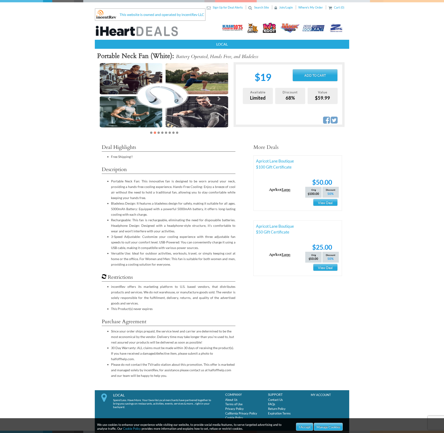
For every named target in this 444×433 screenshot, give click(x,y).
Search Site (261, 7)
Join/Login (285, 7)
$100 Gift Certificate (274, 167)
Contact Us (275, 400)
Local (222, 44)
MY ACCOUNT (321, 395)
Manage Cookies (328, 427)
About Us (231, 400)
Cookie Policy (132, 428)
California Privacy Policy (241, 413)
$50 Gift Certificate (272, 232)
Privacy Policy (234, 409)
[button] (109, 98)
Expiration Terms (279, 413)
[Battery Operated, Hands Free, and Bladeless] (164, 95)
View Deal (325, 203)
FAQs (271, 404)
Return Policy (277, 409)
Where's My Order (311, 7)
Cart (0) (338, 7)
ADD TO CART (315, 75)
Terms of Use (234, 404)
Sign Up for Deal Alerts (228, 7)
